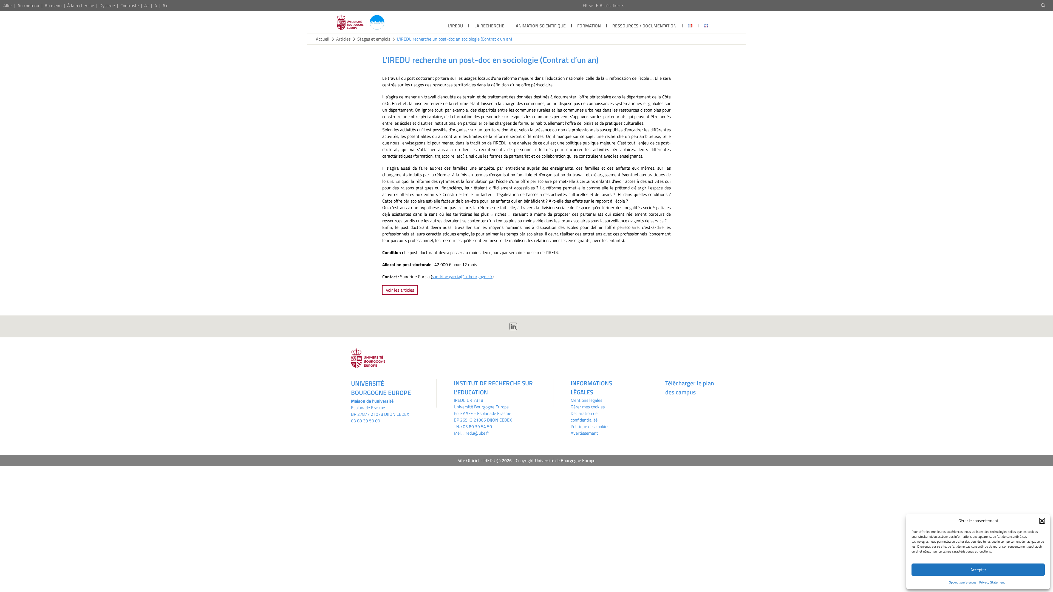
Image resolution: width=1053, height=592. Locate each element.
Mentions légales (586, 400)
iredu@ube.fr (477, 433)
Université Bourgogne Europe (481, 406)
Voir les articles (400, 290)
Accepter (978, 570)
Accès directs (612, 5)
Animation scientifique (541, 25)
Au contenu (28, 5)
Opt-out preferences (962, 582)
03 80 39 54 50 (477, 426)
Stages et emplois (373, 39)
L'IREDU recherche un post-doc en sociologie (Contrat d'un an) (454, 39)
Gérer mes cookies (588, 406)
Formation (589, 25)
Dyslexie (107, 5)
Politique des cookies (590, 426)
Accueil (322, 39)
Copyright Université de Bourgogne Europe (555, 460)
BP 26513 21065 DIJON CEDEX (483, 420)
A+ (165, 5)
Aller (7, 5)
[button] (1042, 520)
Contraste (129, 5)
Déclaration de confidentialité (584, 416)
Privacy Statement (992, 582)
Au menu (53, 5)
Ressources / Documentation (644, 25)
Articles (343, 39)
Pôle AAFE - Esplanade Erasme (482, 413)
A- (146, 5)
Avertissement (584, 433)
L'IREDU (455, 25)
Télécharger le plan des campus (689, 387)
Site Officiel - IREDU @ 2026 (485, 460)
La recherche (489, 25)
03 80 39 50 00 (365, 420)
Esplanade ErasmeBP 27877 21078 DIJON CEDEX (380, 410)
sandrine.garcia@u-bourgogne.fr (462, 276)
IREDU (460, 400)
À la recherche (80, 5)
